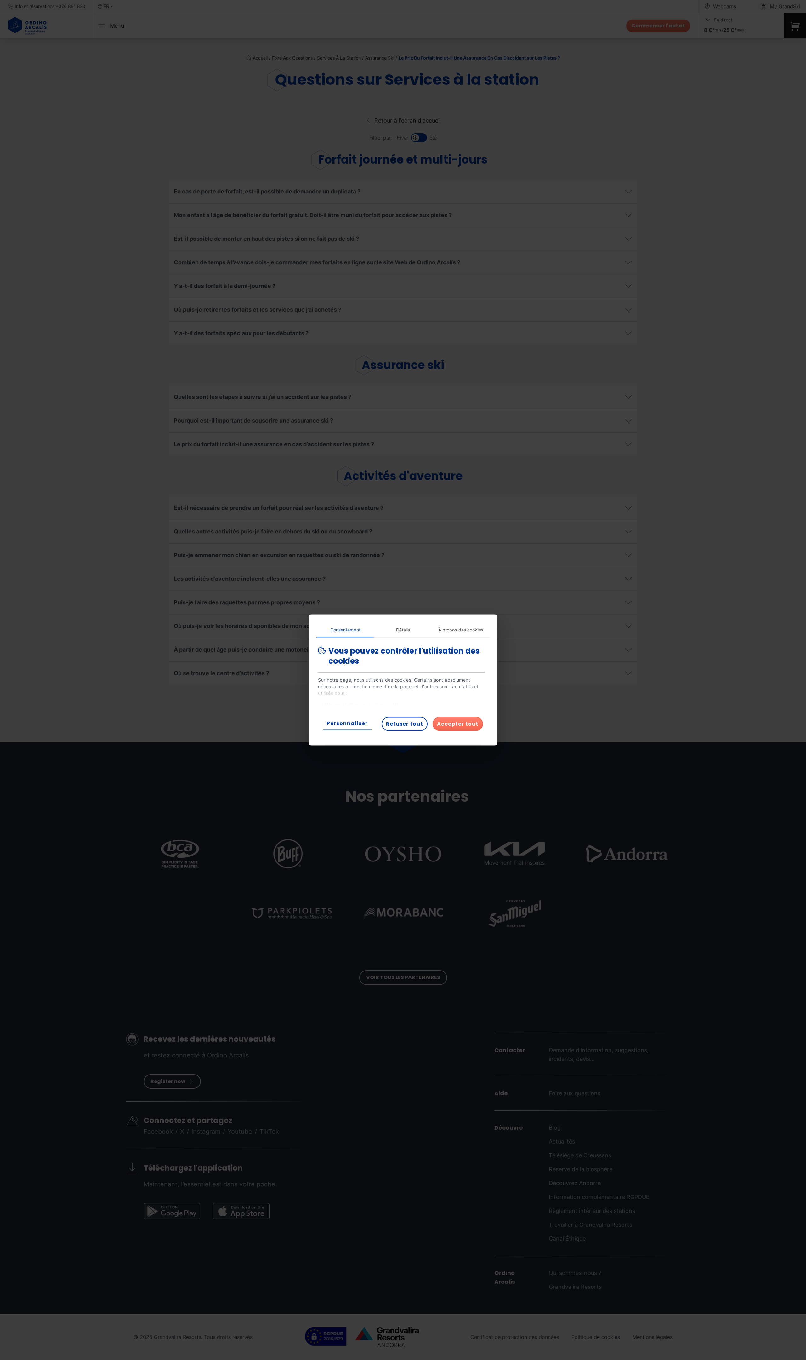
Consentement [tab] (345, 629)
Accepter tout (458, 724)
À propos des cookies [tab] (460, 629)
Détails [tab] (403, 629)
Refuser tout (404, 724)
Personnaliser (347, 723)
